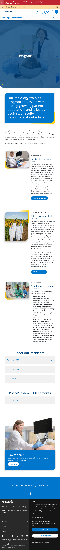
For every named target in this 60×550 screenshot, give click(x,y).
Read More (21, 7)
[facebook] (3, 536)
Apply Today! (45, 530)
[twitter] (22, 536)
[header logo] (8, 11)
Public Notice (22, 544)
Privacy (6, 544)
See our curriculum (39, 198)
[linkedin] (12, 536)
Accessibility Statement (13, 544)
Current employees (45, 536)
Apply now (13, 464)
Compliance (22, 545)
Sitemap (13, 547)
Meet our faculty (38, 272)
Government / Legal (6, 547)
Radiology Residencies (11, 17)
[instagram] (8, 536)
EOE (3, 544)
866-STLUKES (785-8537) (14, 506)
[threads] (17, 536)
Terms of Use (4, 545)
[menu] (3, 12)
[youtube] (27, 535)
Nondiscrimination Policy (14, 545)
